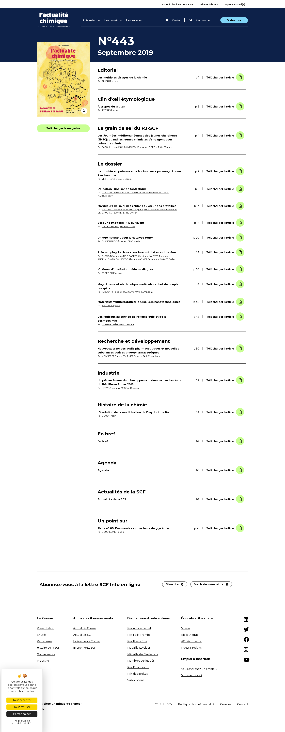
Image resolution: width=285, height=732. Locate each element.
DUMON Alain (109, 416)
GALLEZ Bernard (110, 226)
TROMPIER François (112, 273)
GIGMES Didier (167, 259)
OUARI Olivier (109, 192)
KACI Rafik (123, 147)
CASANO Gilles (145, 192)
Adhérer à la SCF (209, 4)
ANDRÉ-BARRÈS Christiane (134, 256)
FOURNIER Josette (132, 356)
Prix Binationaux (138, 667)
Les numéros (113, 20)
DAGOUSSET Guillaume (124, 259)
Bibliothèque (190, 634)
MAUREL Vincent (144, 292)
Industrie (43, 660)
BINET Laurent (126, 324)
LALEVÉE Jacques (158, 256)
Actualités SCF (82, 634)
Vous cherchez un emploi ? (199, 669)
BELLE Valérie (169, 209)
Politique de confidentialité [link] (22, 722)
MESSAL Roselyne (130, 388)
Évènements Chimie (86, 641)
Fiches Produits (191, 647)
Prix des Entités (137, 673)
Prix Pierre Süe (137, 641)
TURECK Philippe (110, 292)
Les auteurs (134, 20)
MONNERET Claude (112, 356)
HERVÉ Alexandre (111, 388)
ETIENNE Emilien (128, 213)
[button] (200, 20)
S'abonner (234, 20)
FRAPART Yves (127, 226)
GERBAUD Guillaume (109, 213)
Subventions (135, 680)
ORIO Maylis (133, 241)
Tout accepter (22, 700)
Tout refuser (22, 707)
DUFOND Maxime (138, 147)
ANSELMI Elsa (105, 259)
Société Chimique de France (177, 4)
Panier (176, 20)
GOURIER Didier (110, 324)
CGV (169, 704)
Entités (41, 634)
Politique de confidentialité (196, 704)
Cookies (225, 704)
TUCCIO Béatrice (111, 256)
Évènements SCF (84, 647)
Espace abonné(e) (235, 4)
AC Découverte (191, 641)
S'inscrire (172, 584)
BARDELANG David (126, 192)
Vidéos (185, 628)
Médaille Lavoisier (138, 647)
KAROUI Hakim (105, 196)
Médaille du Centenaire (142, 654)
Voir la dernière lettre (208, 584)
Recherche (202, 20)
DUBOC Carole (124, 179)
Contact (242, 704)
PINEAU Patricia (110, 81)
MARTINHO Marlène (112, 209)
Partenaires (44, 641)
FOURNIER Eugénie (133, 209)
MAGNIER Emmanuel (148, 259)
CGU (158, 704)
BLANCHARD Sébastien (114, 241)
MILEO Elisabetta (153, 209)
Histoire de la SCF (48, 647)
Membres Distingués (140, 660)
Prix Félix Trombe (139, 634)
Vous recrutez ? (191, 675)
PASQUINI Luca (110, 147)
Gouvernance (46, 654)
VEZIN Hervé (108, 179)
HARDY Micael (161, 192)
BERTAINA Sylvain (111, 305)
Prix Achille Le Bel (139, 628)
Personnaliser (22, 714)
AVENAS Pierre (110, 110)
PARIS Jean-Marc (152, 356)
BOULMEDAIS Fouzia (113, 532)
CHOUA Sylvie (127, 292)
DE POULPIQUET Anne (160, 147)
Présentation (91, 20)
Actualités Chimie (84, 628)
